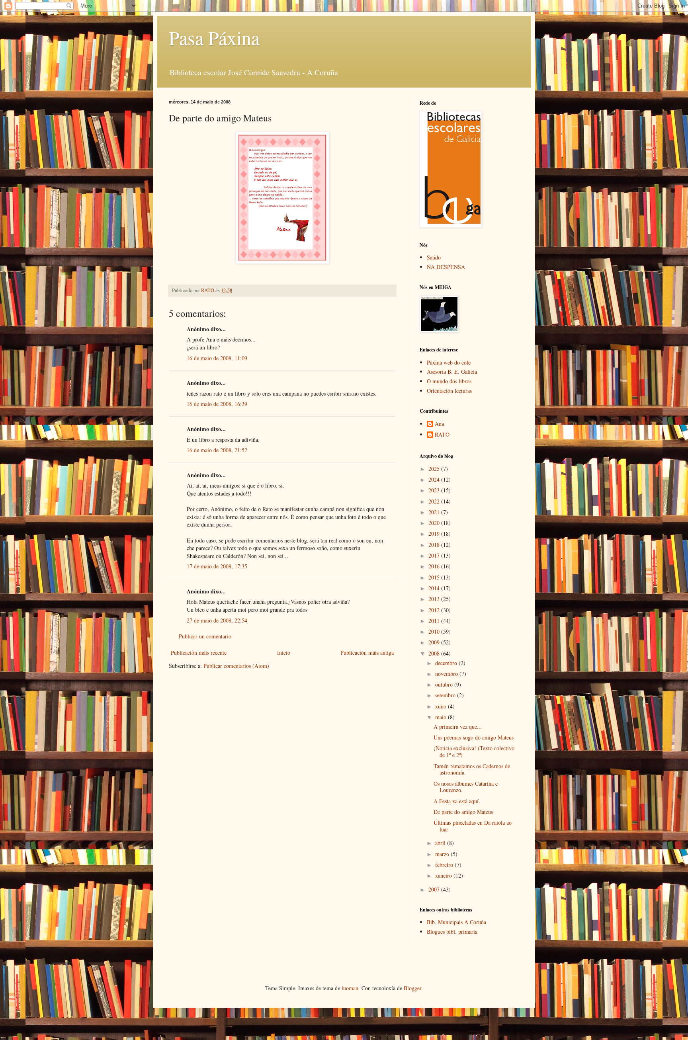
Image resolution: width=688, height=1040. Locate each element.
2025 (434, 468)
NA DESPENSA (446, 267)
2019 (434, 533)
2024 (434, 479)
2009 (434, 642)
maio (441, 717)
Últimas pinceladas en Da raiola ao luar (473, 826)
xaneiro (444, 875)
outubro (444, 684)
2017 (434, 555)
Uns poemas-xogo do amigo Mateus (474, 737)
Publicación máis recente (199, 652)
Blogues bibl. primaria (452, 931)
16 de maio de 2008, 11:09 (217, 358)
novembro (447, 673)
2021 (434, 512)
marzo (443, 854)
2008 (434, 653)
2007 (434, 889)
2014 (434, 588)
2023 (434, 490)
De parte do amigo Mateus (463, 812)
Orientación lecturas (449, 390)
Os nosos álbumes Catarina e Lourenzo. (466, 787)
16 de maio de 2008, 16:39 (217, 404)
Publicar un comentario (205, 636)
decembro (447, 663)
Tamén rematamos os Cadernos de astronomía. (472, 769)
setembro (446, 695)
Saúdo (434, 257)
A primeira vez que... (458, 726)
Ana (439, 424)
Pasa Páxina (214, 37)
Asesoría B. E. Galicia (452, 371)
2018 (434, 544)
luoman (350, 988)
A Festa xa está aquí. (457, 801)
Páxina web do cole (449, 362)
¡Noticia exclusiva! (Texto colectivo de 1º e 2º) (474, 751)
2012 (434, 610)
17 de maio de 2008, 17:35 (217, 566)
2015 (434, 577)
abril (441, 843)
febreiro (445, 864)
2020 (434, 523)
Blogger (412, 988)
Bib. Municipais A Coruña (456, 922)
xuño (441, 706)
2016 (434, 566)
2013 (434, 599)
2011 (434, 620)
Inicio (283, 652)
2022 (434, 501)
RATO (442, 434)
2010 (434, 631)
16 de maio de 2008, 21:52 (217, 450)
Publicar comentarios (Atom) (236, 665)
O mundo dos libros (449, 381)
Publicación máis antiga (367, 652)
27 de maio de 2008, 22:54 (217, 620)
